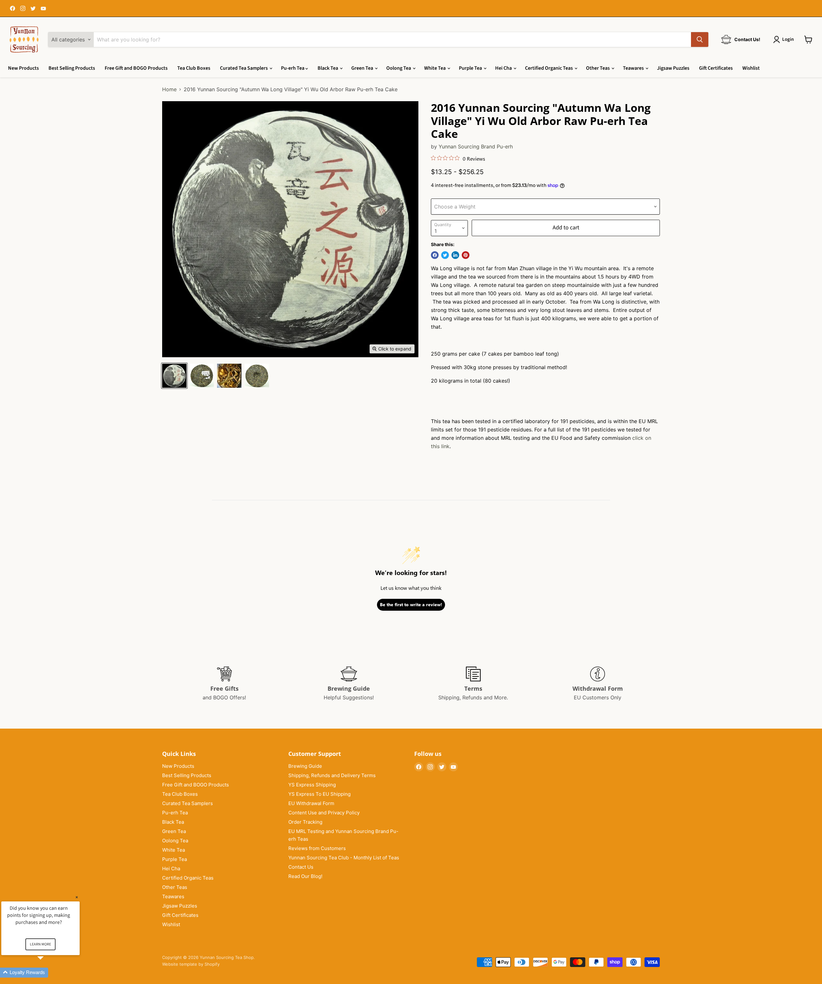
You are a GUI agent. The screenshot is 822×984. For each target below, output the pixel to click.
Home (169, 89)
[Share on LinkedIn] (455, 255)
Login (788, 39)
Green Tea (362, 68)
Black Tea (328, 68)
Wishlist (751, 68)
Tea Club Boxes (193, 68)
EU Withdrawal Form (311, 803)
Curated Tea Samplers (244, 68)
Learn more (40, 944)
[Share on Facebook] (435, 255)
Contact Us (300, 867)
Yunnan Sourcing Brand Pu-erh (476, 146)
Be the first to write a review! (411, 604)
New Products (23, 68)
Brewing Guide (305, 766)
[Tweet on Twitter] (445, 255)
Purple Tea (471, 68)
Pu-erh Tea (293, 68)
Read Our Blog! (305, 876)
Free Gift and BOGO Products (136, 68)
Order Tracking (305, 822)
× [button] (76, 897)
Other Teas (598, 68)
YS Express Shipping (312, 785)
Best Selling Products (71, 68)
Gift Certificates (716, 68)
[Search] (699, 39)
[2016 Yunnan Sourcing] (174, 375)
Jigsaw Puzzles (673, 68)
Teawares (634, 68)
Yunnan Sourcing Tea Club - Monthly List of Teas (343, 858)
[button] (48, 973)
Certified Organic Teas (549, 68)
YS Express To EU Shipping (319, 794)
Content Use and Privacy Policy (324, 813)
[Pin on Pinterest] (465, 255)
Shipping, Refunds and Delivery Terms (332, 775)
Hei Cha (504, 68)
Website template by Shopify (191, 964)
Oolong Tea (399, 68)
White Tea (435, 68)
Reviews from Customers (317, 848)
